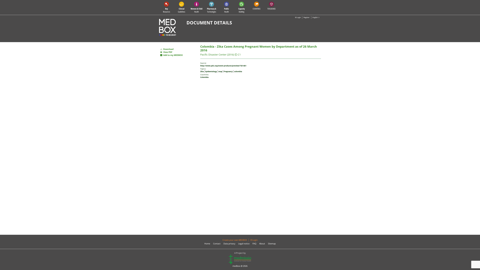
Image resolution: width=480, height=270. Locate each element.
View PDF (167, 52)
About (262, 243)
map (220, 71)
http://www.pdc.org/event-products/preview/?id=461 (223, 65)
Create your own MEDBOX (234, 240)
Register (307, 17)
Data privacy (229, 243)
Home (207, 243)
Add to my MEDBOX (172, 55)
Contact (216, 243)
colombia (238, 71)
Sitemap (272, 243)
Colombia (204, 77)
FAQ (254, 243)
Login (298, 17)
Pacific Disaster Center (213, 54)
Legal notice (244, 243)
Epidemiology (211, 71)
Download (168, 49)
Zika (202, 71)
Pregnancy (228, 71)
